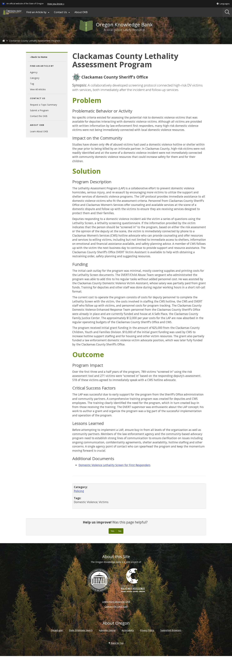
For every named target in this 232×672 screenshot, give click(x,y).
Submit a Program (39, 110)
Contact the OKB (38, 116)
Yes (112, 530)
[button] (223, 3)
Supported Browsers (170, 630)
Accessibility (128, 630)
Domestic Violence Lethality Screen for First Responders (114, 465)
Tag (32, 83)
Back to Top (117, 643)
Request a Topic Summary (43, 104)
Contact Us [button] (62, 12)
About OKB (81, 12)
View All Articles (38, 89)
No (119, 530)
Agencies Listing (107, 630)
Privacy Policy (147, 630)
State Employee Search (81, 630)
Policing (79, 491)
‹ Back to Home (38, 56)
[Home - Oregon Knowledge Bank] (3, 40)
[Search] (227, 12)
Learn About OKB (39, 131)
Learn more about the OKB (116, 601)
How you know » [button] (55, 3)
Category (34, 77)
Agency (33, 72)
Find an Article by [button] (38, 12)
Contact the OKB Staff (116, 606)
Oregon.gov (57, 630)
